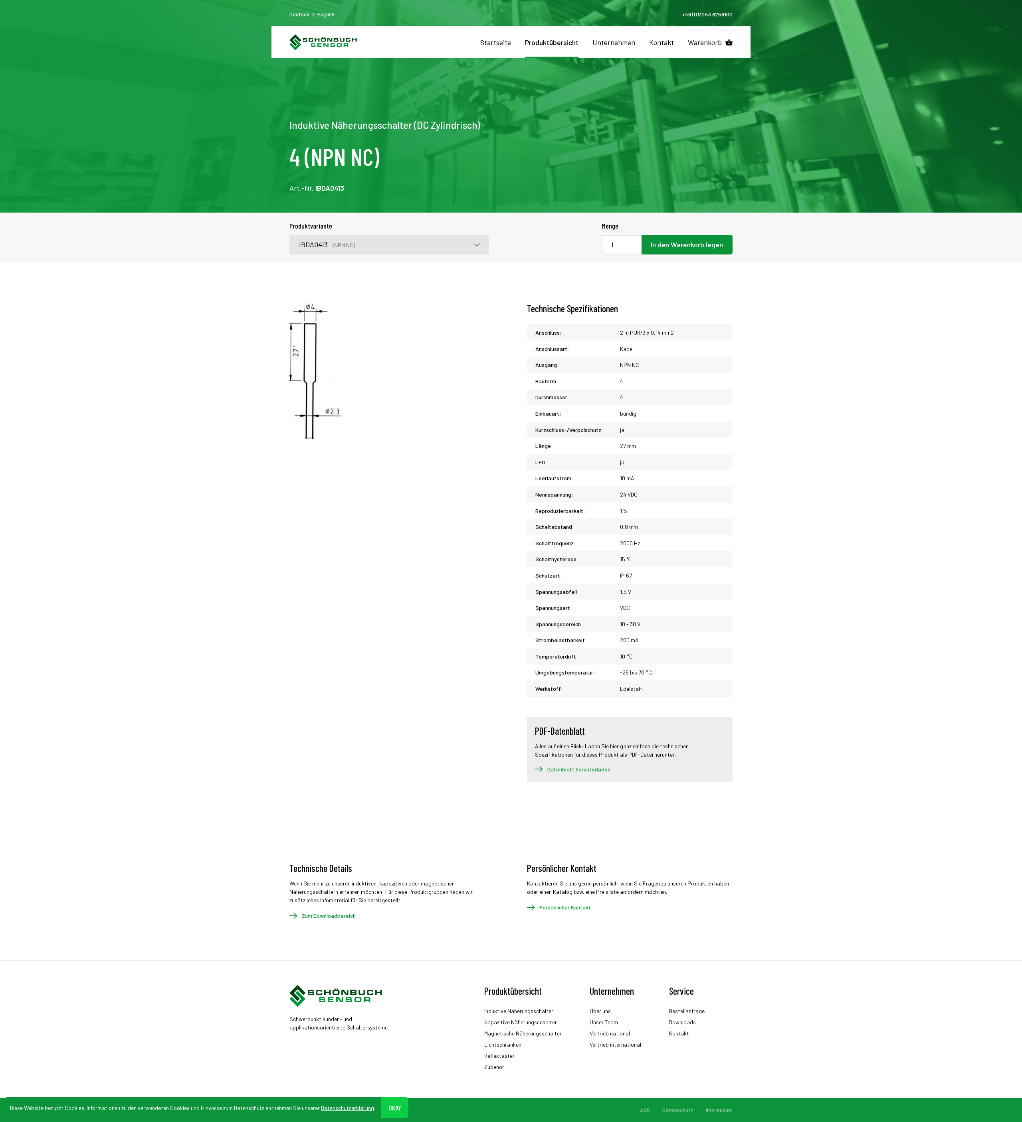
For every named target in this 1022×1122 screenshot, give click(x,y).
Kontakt (661, 42)
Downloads (682, 1022)
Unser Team (604, 1022)
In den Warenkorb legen (687, 244)
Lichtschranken (502, 1044)
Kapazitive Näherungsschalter (520, 1022)
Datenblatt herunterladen (578, 769)
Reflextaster (499, 1055)
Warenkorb (705, 42)
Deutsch (299, 14)
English (326, 14)
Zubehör (494, 1066)
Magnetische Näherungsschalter (523, 1033)
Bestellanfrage (687, 1011)
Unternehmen (613, 42)
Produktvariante (310, 225)
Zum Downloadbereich (329, 915)
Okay (394, 1107)
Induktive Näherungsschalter (518, 1011)
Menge (610, 225)
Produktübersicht (551, 42)
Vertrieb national (610, 1033)
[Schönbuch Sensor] (323, 42)
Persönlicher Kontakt (565, 907)
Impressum (719, 1109)
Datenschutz (677, 1109)
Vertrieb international (615, 1044)
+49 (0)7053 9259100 (707, 14)
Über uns (600, 1011)
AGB (645, 1109)
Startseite (495, 42)
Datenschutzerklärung (347, 1107)
